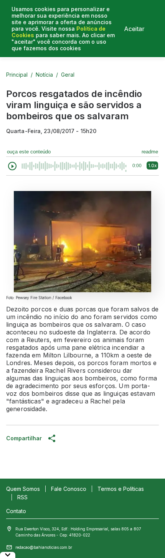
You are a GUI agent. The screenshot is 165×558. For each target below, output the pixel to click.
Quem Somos (23, 489)
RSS (22, 497)
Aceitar (134, 29)
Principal (17, 74)
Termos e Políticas (120, 489)
